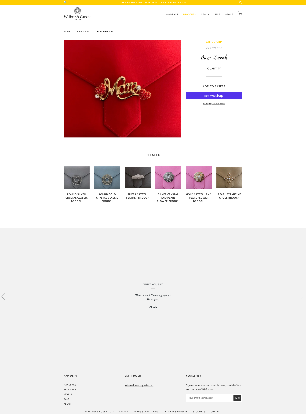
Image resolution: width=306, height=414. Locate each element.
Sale (217, 14)
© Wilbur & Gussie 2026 (99, 411)
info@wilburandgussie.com (139, 385)
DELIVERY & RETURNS (176, 411)
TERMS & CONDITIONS (146, 411)
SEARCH (123, 411)
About (229, 14)
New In (205, 14)
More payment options (214, 103)
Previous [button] (5, 296)
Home (67, 31)
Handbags (172, 14)
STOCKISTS (199, 411)
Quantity (214, 68)
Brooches (189, 14)
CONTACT (216, 411)
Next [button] (300, 296)
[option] (122, 88)
